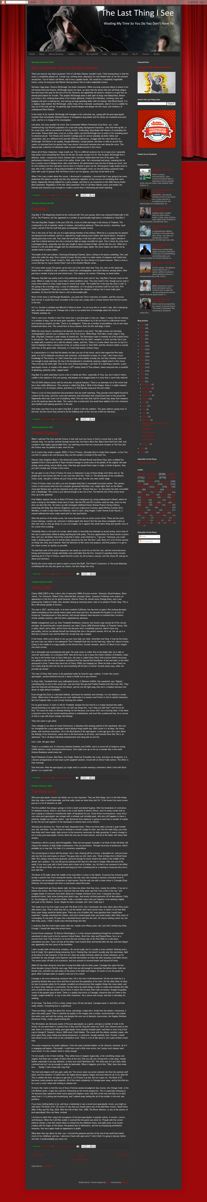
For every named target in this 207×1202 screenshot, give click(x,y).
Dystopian (157, 500)
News (42, 54)
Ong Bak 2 (40, 209)
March (145, 417)
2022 (142, 339)
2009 (142, 448)
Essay (173, 520)
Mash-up (170, 523)
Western (145, 502)
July (144, 402)
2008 (142, 452)
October (145, 392)
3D (162, 523)
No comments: (67, 195)
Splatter (157, 505)
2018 (142, 353)
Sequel (164, 497)
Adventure (171, 500)
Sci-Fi (135, 54)
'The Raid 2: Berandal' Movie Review (161, 300)
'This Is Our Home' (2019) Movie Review (162, 191)
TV (80, 54)
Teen (155, 502)
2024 (142, 332)
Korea (152, 495)
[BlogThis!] (84, 195)
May (144, 409)
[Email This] (81, 195)
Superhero (167, 492)
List (139, 489)
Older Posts (123, 1155)
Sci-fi (172, 477)
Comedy (165, 481)
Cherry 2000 (41, 588)
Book (173, 497)
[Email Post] (77, 195)
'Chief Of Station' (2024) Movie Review (162, 209)
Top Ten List (165, 507)
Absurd (141, 513)
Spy (173, 502)
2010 (142, 381)
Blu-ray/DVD (92, 54)
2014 (142, 367)
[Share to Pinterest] (93, 195)
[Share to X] (87, 195)
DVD (156, 492)
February (146, 420)
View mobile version (80, 1160)
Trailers (71, 54)
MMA (155, 523)
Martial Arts (143, 487)
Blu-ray (164, 495)
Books (157, 54)
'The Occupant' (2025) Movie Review (161, 246)
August (145, 399)
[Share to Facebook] (90, 195)
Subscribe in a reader (146, 463)
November (147, 388)
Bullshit (163, 513)
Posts (143, 537)
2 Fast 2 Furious (45, 433)
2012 (142, 374)
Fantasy (164, 502)
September (147, 395)
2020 (142, 346)
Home (32, 54)
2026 (142, 325)
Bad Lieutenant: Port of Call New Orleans (64, 68)
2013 (142, 371)
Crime (158, 487)
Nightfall (140, 525)
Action (114, 54)
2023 (142, 335)
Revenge (141, 495)
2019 (142, 349)
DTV (173, 495)
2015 (142, 364)
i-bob (108, 1182)
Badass (149, 481)
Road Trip (157, 520)
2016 (142, 360)
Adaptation (170, 489)
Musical (167, 510)
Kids (139, 518)
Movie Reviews (56, 54)
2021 (142, 342)
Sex (174, 518)
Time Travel (145, 520)
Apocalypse (158, 515)
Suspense (145, 515)
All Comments (147, 541)
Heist (166, 520)
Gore (173, 513)
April (144, 413)
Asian (166, 484)
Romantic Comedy (161, 518)
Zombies (145, 492)
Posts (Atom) (48, 1166)
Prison (147, 518)
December (147, 385)
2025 (142, 328)
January (146, 444)
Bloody (169, 515)
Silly (151, 507)
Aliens (145, 505)
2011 (142, 378)
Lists (105, 54)
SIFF (140, 484)
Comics (145, 54)
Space (155, 510)
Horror (125, 54)
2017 (142, 357)
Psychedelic (145, 523)
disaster (152, 513)
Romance (142, 510)
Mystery (141, 507)
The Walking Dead (149, 497)
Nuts (169, 505)
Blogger (125, 1182)
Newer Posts (37, 1155)
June (144, 406)
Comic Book (153, 489)
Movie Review (147, 474)
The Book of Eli (44, 791)
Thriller (153, 484)
